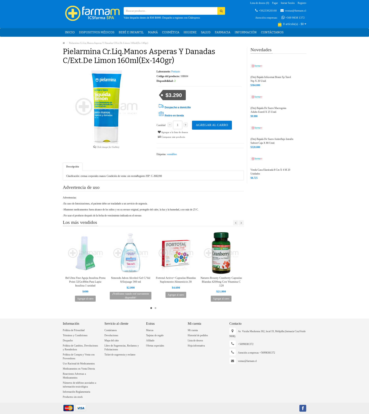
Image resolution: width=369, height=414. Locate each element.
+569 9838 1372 (295, 17)
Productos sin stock (73, 396)
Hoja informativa (196, 345)
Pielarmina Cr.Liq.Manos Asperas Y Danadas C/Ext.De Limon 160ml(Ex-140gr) (108, 43)
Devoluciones (111, 335)
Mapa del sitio (111, 340)
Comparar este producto (173, 137)
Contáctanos (272, 32)
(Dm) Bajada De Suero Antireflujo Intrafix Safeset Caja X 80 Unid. (271, 141)
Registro (302, 2)
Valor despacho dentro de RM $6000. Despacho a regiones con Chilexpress (162, 17)
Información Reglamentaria (76, 391)
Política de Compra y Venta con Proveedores (79, 356)
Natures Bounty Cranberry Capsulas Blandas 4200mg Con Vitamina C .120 (221, 281)
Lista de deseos (195, 340)
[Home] (64, 43)
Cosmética (170, 32)
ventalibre (172, 154)
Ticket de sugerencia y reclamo (119, 354)
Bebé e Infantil (131, 32)
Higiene (190, 32)
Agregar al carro (212, 125)
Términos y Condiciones (75, 335)
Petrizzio (175, 71)
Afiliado (150, 340)
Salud (206, 32)
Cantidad (161, 125)
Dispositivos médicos (96, 32)
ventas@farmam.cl (295, 10)
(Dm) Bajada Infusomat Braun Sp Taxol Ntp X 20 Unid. (270, 79)
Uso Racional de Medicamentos (79, 363)
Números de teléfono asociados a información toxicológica (79, 384)
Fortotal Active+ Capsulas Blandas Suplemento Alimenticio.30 (176, 279)
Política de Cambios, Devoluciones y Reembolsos (80, 347)
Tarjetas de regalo (155, 335)
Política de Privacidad (74, 330)
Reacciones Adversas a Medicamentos (74, 375)
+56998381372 (245, 344)
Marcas (150, 330)
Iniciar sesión (288, 2)
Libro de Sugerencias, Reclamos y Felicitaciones (121, 347)
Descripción (72, 166)
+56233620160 (268, 10)
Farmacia (222, 32)
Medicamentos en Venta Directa (79, 368)
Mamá (153, 32)
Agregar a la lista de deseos (174, 132)
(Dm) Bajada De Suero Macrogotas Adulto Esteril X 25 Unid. (268, 110)
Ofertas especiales (155, 345)
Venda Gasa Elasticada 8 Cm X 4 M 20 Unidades (270, 171)
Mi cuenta (193, 330)
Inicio (70, 32)
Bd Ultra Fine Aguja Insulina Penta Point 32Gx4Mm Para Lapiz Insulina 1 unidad (85, 281)
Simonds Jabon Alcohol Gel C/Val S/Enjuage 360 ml (130, 279)
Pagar (275, 2)
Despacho (68, 340)
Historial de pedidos (198, 335)
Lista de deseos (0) (259, 2)
